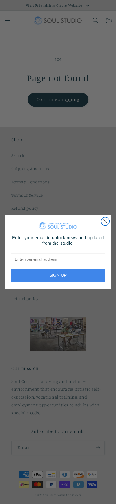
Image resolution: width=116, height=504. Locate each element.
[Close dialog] (105, 221)
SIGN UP (58, 275)
